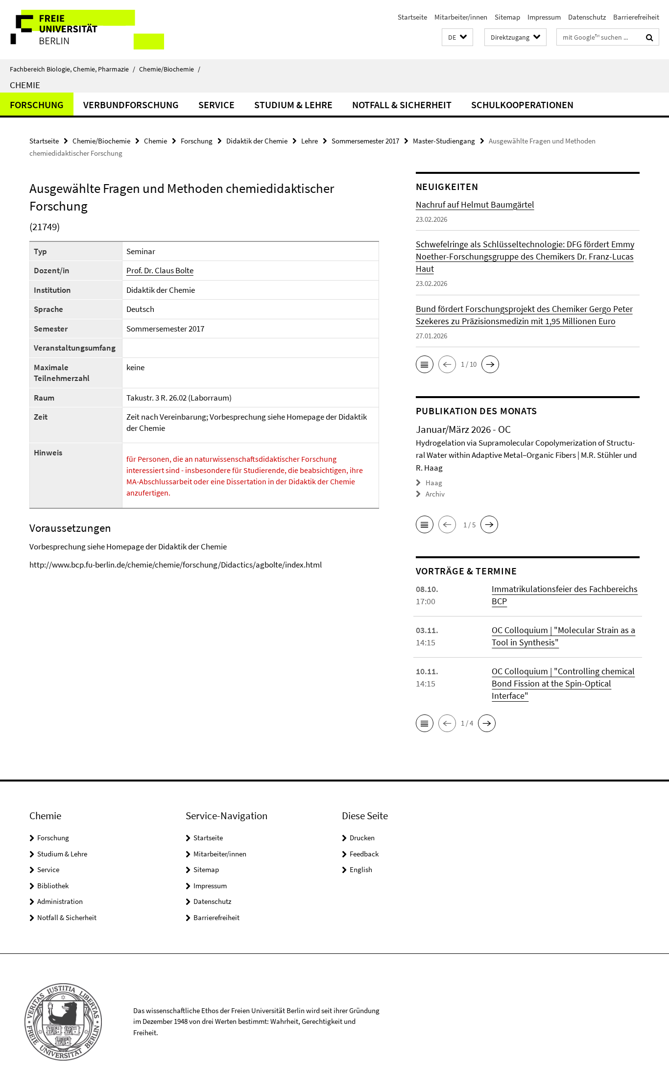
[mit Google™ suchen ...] (650, 37)
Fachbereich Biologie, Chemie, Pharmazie (72, 69)
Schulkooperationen (522, 104)
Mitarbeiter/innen (460, 17)
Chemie (25, 85)
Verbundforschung (131, 104)
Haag (434, 482)
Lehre (309, 140)
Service (216, 104)
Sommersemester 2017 (365, 140)
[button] (457, 37)
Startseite (412, 17)
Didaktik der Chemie (256, 140)
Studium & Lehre (293, 104)
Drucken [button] (362, 837)
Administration (60, 901)
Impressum (544, 17)
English (361, 869)
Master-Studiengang (444, 140)
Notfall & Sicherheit (402, 104)
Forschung (37, 104)
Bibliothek (53, 885)
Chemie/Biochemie (169, 69)
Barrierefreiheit (636, 17)
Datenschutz (587, 17)
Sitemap (507, 17)
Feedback (364, 853)
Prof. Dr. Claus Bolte (159, 270)
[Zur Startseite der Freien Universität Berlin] (82, 29)
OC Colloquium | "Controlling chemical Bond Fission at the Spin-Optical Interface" (563, 683)
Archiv (435, 493)
